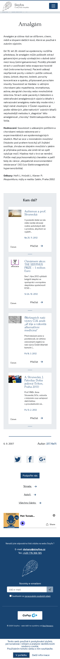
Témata (27, 486)
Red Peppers (47, 626)
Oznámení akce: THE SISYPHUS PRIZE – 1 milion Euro (35, 266)
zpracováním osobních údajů (37, 596)
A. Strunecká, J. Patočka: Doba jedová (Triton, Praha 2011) (34, 381)
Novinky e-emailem (30, 583)
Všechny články (27, 502)
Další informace (41, 655)
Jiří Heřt (51, 443)
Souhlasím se (31, 596)
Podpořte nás (30, 475)
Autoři (27, 494)
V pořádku (21, 655)
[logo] (8, 6)
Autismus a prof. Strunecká (35, 213)
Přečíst (34, 245)
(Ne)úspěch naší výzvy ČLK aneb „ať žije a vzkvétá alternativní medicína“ (35, 324)
